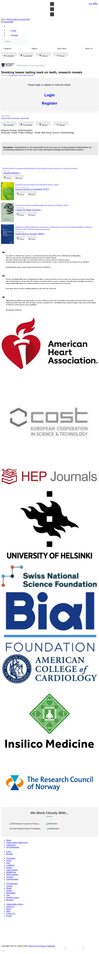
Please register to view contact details (31, 65)
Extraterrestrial (12, 879)
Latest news (11, 845)
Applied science (12, 897)
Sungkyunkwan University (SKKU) (30, 234)
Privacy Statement (47, 946)
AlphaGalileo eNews (14, 904)
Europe (9, 867)
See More (93, 3)
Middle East (11, 872)
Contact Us (10, 913)
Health (9, 888)
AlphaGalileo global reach (17, 842)
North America (12, 874)
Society (9, 890)
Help (8, 911)
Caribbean (10, 865)
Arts (8, 895)
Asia (8, 863)
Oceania (9, 877)
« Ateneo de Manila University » (28, 210)
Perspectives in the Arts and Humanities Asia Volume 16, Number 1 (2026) (41, 205)
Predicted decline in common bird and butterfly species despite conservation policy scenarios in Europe (39, 168)
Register (14, 35)
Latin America (12, 870)
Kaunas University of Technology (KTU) (32, 189)
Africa (8, 860)
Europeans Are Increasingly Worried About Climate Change (37, 184)
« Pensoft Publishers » (11, 173)
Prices (8, 909)
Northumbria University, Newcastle (22, 75)
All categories (11, 883)
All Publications (12, 847)
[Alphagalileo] (7, 22)
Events (9, 916)
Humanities (10, 893)
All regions (10, 858)
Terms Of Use (34, 946)
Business (9, 900)
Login (13, 30)
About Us (10, 906)
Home (8, 840)
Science (9, 886)
